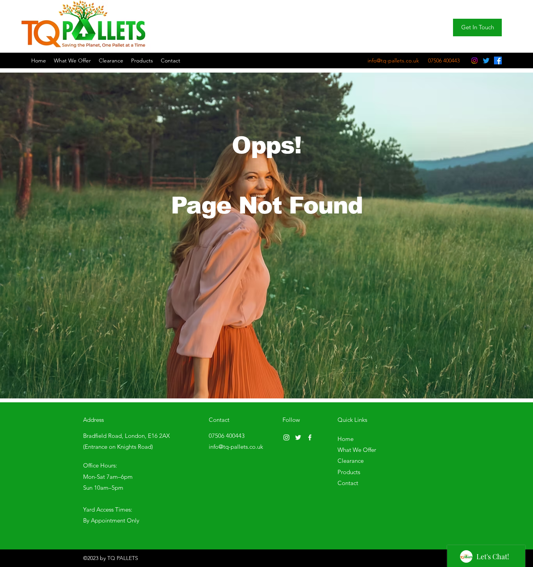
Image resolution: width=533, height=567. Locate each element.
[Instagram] (474, 60)
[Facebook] (498, 60)
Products (349, 472)
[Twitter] (486, 60)
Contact (348, 483)
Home (346, 439)
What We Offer (357, 449)
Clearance (351, 460)
